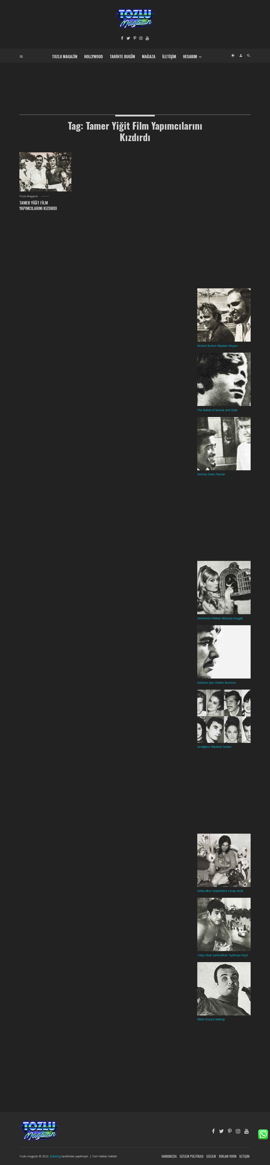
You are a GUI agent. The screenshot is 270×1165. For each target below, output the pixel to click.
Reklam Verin (227, 1156)
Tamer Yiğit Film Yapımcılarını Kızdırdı (38, 205)
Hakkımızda (169, 1156)
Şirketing (55, 1156)
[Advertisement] (135, 82)
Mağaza (148, 56)
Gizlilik (211, 1156)
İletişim (169, 56)
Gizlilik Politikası (191, 1156)
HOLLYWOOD (93, 56)
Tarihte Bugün (122, 56)
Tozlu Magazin (64, 56)
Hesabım (190, 56)
